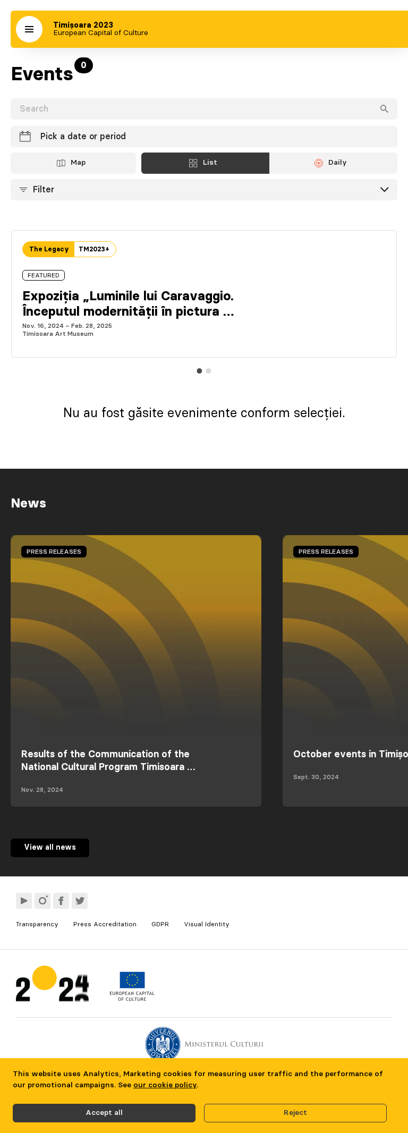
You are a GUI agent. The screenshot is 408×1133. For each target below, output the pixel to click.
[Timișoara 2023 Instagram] (42, 901)
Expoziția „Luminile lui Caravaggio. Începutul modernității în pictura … (128, 304)
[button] (29, 29)
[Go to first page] (52, 986)
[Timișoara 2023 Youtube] (24, 901)
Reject (295, 1113)
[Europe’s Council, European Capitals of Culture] (132, 998)
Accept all (104, 1113)
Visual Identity (207, 924)
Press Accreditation (105, 924)
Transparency (37, 924)
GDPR (160, 924)
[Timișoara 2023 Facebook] (61, 901)
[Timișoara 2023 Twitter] (80, 901)
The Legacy (49, 249)
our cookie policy (165, 1085)
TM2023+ (94, 249)
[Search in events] (384, 109)
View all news (50, 847)
